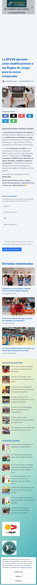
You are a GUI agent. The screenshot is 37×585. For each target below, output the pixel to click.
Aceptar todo (18, 572)
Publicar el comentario (12, 249)
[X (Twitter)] (13, 116)
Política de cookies (26, 567)
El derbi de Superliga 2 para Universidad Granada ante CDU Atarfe (22, 379)
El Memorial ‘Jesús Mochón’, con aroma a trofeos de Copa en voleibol (22, 490)
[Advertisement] (18, 33)
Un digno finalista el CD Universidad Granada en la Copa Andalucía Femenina (22, 399)
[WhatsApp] (13, 121)
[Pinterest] (21, 116)
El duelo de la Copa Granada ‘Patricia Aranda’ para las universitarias (21, 409)
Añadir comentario (10, 224)
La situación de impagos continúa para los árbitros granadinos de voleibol (20, 510)
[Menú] (32, 7)
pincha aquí (6, 177)
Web (5, 218)
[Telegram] (5, 121)
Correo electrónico (10, 212)
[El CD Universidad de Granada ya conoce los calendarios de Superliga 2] (18, 306)
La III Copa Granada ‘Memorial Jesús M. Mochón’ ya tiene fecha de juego (22, 500)
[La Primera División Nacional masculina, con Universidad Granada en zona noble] (18, 336)
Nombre (7, 206)
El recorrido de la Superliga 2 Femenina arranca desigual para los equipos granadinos (22, 389)
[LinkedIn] (29, 116)
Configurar (18, 581)
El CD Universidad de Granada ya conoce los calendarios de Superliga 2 (22, 369)
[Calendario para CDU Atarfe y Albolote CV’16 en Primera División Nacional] (18, 277)
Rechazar (18, 576)
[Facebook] (5, 116)
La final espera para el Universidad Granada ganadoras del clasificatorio (22, 419)
